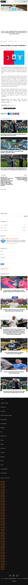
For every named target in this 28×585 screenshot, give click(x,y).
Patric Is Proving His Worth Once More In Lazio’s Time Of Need (14, 372)
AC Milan (5, 41)
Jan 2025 (2, 503)
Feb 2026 (3, 483)
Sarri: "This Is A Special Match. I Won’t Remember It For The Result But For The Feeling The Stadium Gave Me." (14, 169)
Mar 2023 (3, 536)
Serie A (15, 41)
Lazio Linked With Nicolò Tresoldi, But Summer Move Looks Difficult (14, 353)
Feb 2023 (3, 538)
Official (2, 444)
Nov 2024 (3, 506)
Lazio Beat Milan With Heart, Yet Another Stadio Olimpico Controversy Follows (12, 152)
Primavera (3, 452)
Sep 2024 (3, 509)
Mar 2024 (3, 518)
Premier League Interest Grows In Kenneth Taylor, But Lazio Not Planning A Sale (14, 310)
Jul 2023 (2, 530)
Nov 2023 (3, 524)
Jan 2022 (2, 558)
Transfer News (3, 473)
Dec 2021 (3, 560)
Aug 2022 (3, 547)
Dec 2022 (3, 541)
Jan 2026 (2, 484)
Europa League (4, 419)
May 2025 (3, 496)
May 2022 (3, 552)
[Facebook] (10, 575)
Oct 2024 (3, 507)
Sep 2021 (3, 564)
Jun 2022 (2, 550)
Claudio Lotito (3, 407)
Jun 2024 (2, 513)
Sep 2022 (3, 546)
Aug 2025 (3, 492)
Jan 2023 (2, 540)
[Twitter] (24, 1)
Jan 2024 (2, 521)
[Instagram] (26, 1)
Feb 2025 (3, 501)
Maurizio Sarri (3, 436)
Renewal (2, 456)
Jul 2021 (2, 567)
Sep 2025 (3, 490)
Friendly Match (3, 423)
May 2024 (3, 515)
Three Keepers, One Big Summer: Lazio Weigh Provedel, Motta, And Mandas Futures (14, 291)
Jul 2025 (2, 493)
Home (2, 41)
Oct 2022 (3, 544)
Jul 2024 (2, 512)
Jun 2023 (2, 532)
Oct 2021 (3, 563)
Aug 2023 (3, 529)
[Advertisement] (14, 21)
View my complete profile (11, 243)
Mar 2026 (3, 481)
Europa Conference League (6, 415)
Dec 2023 (3, 523)
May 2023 (3, 533)
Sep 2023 (3, 527)
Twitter (14, 227)
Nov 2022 (3, 543)
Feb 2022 (3, 556)
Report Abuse (4, 269)
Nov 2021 (3, 561)
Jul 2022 (2, 549)
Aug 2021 (3, 566)
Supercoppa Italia (4, 469)
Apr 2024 (3, 516)
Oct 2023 (3, 526)
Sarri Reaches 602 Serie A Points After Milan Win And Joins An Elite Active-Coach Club (13, 135)
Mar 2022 (3, 555)
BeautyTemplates (12, 578)
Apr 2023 (3, 535)
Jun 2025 (2, 495)
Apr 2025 (3, 498)
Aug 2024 (3, 510)
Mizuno (2, 440)
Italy (1, 431)
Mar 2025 (3, 500)
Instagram (14, 230)
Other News (10, 41)
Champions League (4, 403)
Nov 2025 (3, 487)
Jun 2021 (2, 569)
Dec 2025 (3, 486)
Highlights (2, 427)
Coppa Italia (3, 411)
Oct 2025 (3, 489)
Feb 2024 (3, 520)
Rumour (2, 460)
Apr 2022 (3, 553)
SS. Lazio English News (13, 238)
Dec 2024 (3, 504)
